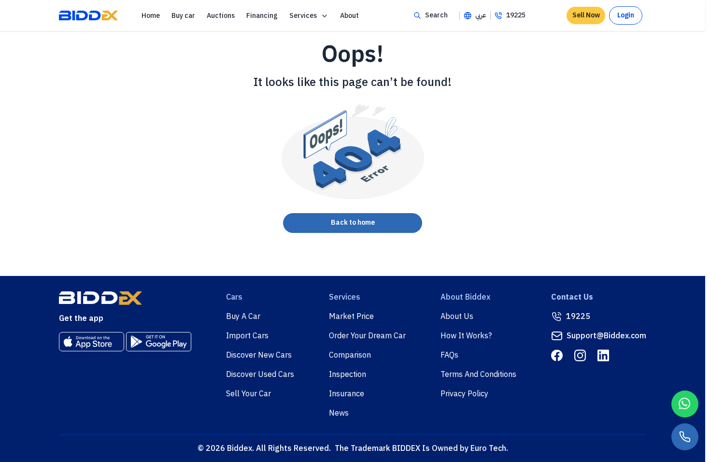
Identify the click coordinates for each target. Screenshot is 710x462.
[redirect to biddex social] (557, 355)
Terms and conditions (478, 374)
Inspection (347, 374)
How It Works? (466, 336)
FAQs (449, 355)
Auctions (221, 16)
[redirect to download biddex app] (91, 341)
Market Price (351, 316)
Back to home (353, 222)
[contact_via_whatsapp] (684, 404)
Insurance (346, 394)
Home (151, 16)
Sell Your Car (248, 394)
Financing (262, 16)
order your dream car (367, 336)
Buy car (183, 16)
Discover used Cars (260, 374)
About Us (456, 316)
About (349, 16)
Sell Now (586, 15)
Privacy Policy (464, 394)
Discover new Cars (259, 355)
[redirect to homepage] (88, 15)
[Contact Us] (684, 436)
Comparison (350, 355)
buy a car (243, 316)
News (339, 413)
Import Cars (247, 336)
